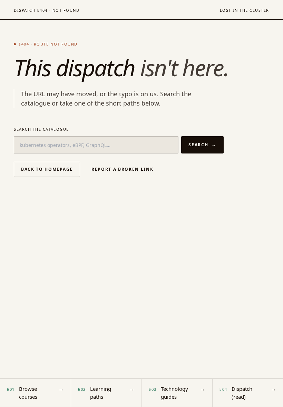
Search (202, 145)
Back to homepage (47, 169)
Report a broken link (122, 169)
